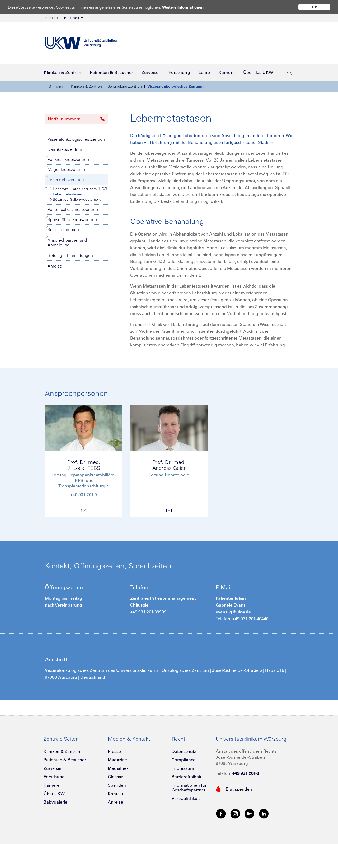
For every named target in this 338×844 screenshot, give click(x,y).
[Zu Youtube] (249, 813)
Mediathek (118, 768)
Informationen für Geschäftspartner (189, 787)
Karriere (51, 785)
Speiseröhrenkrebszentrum (73, 219)
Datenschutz (184, 751)
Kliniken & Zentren (86, 86)
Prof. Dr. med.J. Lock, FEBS (83, 465)
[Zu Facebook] (221, 813)
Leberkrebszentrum (66, 179)
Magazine (117, 759)
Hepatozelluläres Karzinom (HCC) (80, 188)
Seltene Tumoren (63, 229)
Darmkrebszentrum (65, 149)
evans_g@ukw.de (233, 612)
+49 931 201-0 (245, 773)
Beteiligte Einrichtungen (70, 255)
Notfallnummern (64, 118)
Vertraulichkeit (186, 798)
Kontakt (115, 793)
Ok (314, 6)
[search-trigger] (289, 72)
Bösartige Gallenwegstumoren (78, 199)
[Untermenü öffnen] (46, 157)
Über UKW (54, 793)
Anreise (55, 266)
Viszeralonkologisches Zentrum (175, 86)
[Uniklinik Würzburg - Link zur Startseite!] (82, 42)
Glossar (115, 776)
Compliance (183, 759)
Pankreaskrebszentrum (69, 159)
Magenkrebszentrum (67, 169)
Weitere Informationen (183, 7)
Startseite (57, 86)
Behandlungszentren (124, 86)
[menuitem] (64, 18)
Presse (114, 751)
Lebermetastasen (67, 194)
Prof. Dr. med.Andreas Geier (169, 465)
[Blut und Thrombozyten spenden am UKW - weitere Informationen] (234, 788)
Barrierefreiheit (186, 776)
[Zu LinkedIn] (264, 813)
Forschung (54, 776)
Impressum (183, 768)
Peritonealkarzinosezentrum (73, 209)
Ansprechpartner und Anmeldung (67, 242)
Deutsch (62, 18)
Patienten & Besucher (65, 759)
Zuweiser (53, 768)
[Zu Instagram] (235, 813)
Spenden (117, 785)
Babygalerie (55, 802)
